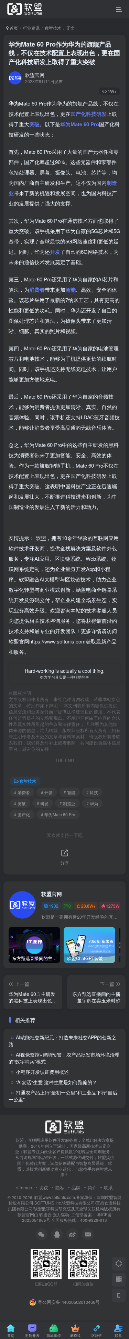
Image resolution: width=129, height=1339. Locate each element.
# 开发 (47, 792)
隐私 (59, 1187)
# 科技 (92, 792)
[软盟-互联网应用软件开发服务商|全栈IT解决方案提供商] (64, 1126)
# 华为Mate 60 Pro (58, 814)
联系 (108, 1187)
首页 (13, 28)
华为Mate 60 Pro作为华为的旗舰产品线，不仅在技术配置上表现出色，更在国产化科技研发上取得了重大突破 (64, 53)
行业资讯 (31, 28)
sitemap (24, 1187)
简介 (92, 1187)
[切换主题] (119, 1264)
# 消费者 (22, 792)
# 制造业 (67, 803)
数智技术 (53, 28)
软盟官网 (34, 74)
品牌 (76, 1187)
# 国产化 (22, 814)
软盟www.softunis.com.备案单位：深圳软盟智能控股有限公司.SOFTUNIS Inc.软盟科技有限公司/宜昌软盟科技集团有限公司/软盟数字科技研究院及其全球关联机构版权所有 (65, 1203)
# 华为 (92, 803)
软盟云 (45, 1214)
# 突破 (20, 803)
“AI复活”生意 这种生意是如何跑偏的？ (56, 1082)
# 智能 (69, 792)
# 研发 (43, 803)
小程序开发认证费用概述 (42, 1071)
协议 (43, 1187)
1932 (53, 906)
